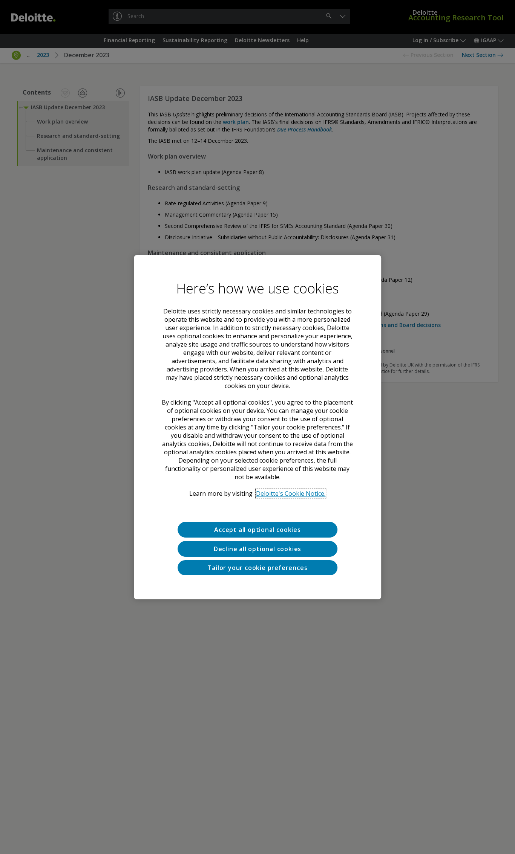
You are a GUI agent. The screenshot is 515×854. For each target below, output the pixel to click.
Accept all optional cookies (257, 530)
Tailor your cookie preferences (257, 567)
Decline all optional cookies (257, 548)
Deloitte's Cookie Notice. (290, 493)
